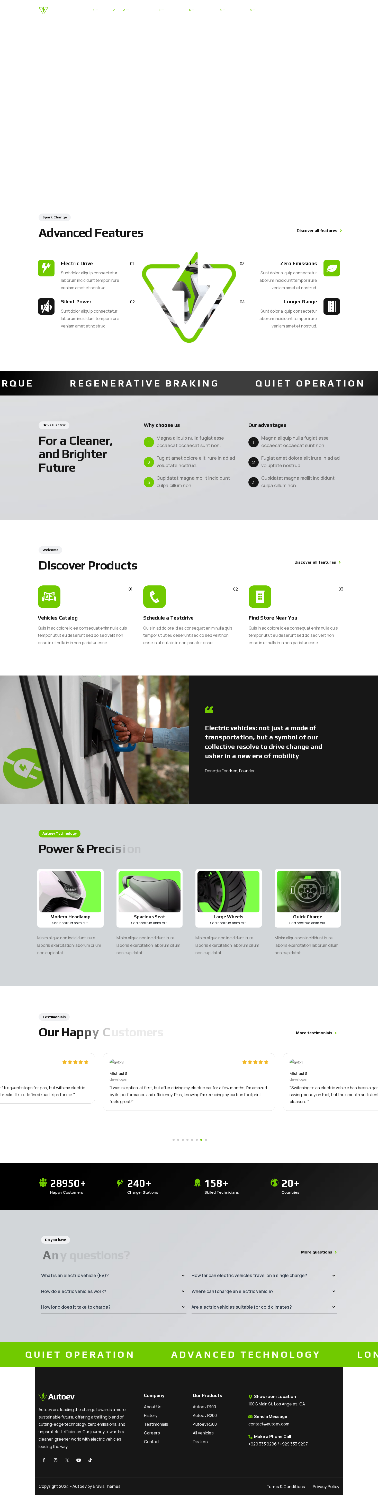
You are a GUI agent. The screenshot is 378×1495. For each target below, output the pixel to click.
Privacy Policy (326, 1486)
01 (130, 589)
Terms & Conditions (285, 1486)
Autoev (80, 1486)
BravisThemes (107, 1486)
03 (341, 589)
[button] (174, 1140)
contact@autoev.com (268, 1424)
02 (235, 589)
